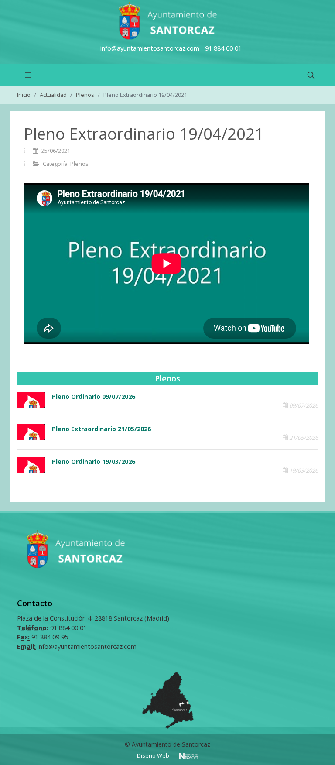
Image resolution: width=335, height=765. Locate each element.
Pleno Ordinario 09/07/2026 (93, 396)
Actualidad (53, 95)
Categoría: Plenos (65, 164)
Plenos (85, 95)
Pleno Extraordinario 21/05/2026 (101, 429)
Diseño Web (154, 755)
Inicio (24, 95)
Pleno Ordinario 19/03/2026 (93, 461)
